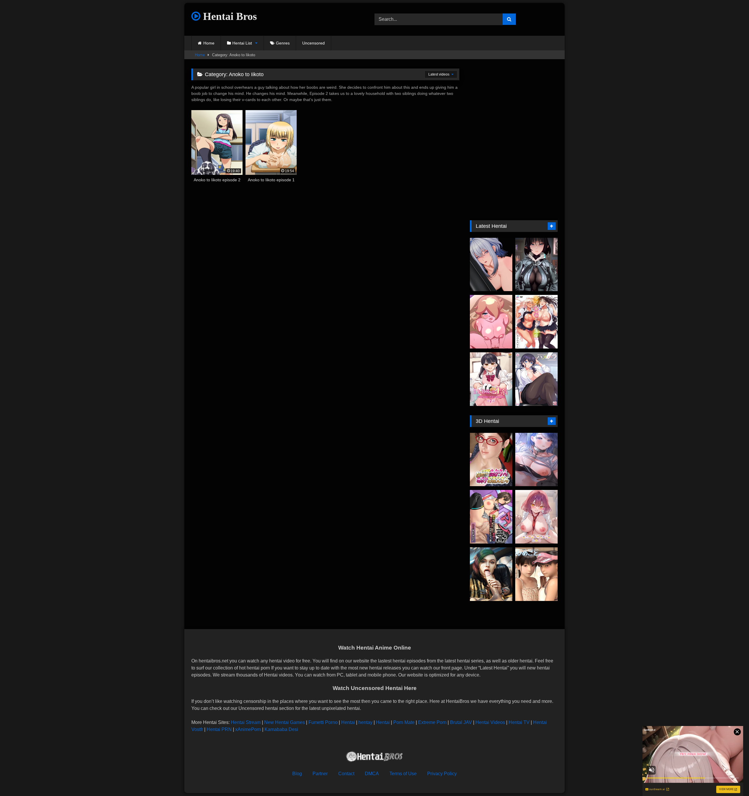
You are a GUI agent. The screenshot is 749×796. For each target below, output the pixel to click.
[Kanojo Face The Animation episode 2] (536, 517)
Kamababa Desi (281, 729)
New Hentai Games (284, 722)
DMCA (372, 773)
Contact (346, 773)
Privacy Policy (442, 773)
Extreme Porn (432, 722)
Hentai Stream (246, 722)
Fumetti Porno (323, 722)
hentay (365, 722)
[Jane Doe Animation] (536, 264)
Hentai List (242, 43)
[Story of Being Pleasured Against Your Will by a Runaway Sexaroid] (491, 517)
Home (208, 43)
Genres (283, 43)
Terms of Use (403, 773)
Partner (320, 773)
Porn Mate (404, 722)
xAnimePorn (248, 729)
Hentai (348, 722)
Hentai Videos (490, 722)
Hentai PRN (219, 729)
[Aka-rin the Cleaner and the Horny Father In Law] (491, 459)
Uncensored (313, 43)
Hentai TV (519, 722)
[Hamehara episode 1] (536, 379)
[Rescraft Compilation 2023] (491, 574)
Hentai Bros (228, 16)
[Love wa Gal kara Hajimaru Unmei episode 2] (536, 322)
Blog (297, 773)
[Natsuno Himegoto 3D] (536, 574)
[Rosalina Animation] (491, 322)
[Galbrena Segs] (491, 264)
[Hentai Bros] (374, 757)
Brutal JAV (461, 722)
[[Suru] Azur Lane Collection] (536, 459)
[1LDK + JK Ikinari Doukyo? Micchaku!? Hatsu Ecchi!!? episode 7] (491, 379)
